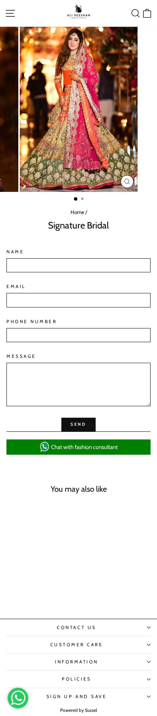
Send (78, 424)
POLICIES (76, 679)
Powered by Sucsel (78, 710)
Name (15, 251)
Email (16, 286)
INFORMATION (76, 662)
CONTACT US (76, 627)
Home (77, 212)
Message (21, 356)
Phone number (31, 321)
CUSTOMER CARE (76, 644)
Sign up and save (76, 696)
